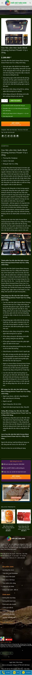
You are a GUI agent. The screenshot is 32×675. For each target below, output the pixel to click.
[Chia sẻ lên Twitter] (8, 136)
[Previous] (1, 522)
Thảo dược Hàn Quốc (13, 9)
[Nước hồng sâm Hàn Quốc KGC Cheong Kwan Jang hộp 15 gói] (24, 516)
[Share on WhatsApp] (2, 136)
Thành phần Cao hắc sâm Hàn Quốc (12, 260)
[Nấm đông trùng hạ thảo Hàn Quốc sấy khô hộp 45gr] (8, 516)
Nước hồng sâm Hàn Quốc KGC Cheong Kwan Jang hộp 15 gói (24, 528)
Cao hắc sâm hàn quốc (9, 132)
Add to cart (15, 100)
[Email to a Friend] (11, 136)
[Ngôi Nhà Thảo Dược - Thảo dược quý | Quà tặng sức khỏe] (16, 3)
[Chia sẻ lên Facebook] (5, 136)
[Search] (30, 2)
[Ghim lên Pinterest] (14, 136)
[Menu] (2, 3)
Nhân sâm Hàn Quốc (12, 129)
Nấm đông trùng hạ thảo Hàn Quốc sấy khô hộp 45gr (8, 528)
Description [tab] (4, 146)
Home (3, 9)
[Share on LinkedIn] (17, 136)
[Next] (31, 522)
